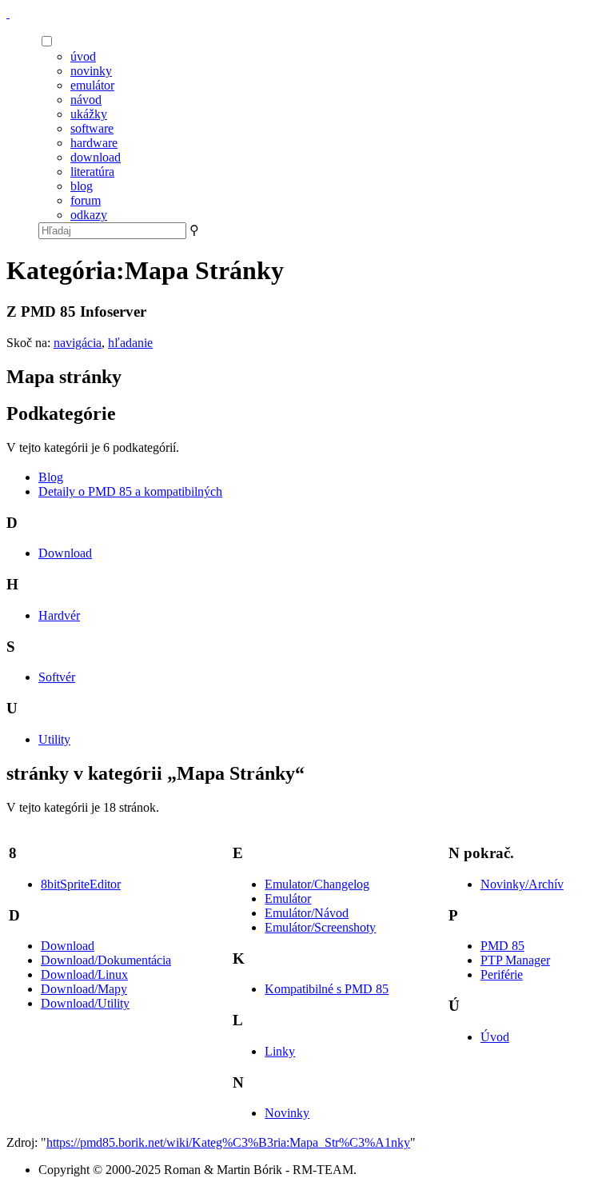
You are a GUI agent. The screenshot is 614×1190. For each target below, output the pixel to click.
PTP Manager (515, 960)
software (92, 128)
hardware (94, 143)
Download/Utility (85, 1003)
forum (85, 200)
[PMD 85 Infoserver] (8, 13)
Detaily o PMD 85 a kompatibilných (130, 491)
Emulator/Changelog (317, 884)
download (95, 157)
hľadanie (130, 342)
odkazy (88, 215)
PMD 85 (502, 945)
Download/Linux (84, 974)
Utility (54, 739)
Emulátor (288, 898)
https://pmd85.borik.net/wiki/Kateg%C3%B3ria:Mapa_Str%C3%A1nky (228, 1142)
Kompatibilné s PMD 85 (327, 989)
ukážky (88, 114)
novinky (91, 71)
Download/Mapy (84, 989)
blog (81, 186)
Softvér (56, 677)
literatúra (92, 171)
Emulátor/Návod (307, 913)
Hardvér (59, 615)
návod (86, 99)
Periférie (501, 974)
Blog (50, 477)
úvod (83, 56)
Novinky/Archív (522, 884)
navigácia (78, 342)
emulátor (92, 85)
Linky (280, 1051)
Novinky (287, 1113)
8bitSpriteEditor (81, 884)
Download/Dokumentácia (106, 960)
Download (65, 553)
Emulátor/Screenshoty (320, 927)
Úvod (494, 1037)
